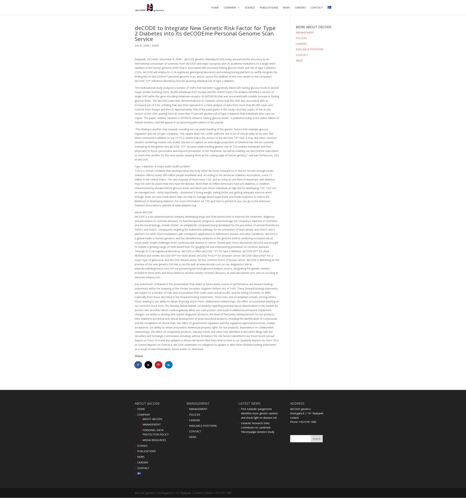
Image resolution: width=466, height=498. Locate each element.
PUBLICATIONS (269, 7)
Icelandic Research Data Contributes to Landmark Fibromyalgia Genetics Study (257, 427)
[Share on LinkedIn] (169, 364)
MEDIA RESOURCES (154, 440)
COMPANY (230, 7)
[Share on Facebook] (138, 364)
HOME (215, 7)
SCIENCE (250, 7)
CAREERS (300, 7)
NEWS (286, 7)
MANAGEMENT (305, 32)
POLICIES (301, 38)
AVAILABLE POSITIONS (309, 49)
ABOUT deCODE (152, 419)
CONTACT (316, 7)
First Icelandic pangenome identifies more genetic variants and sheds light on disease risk (259, 413)
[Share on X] (148, 364)
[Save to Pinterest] (158, 364)
